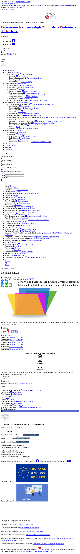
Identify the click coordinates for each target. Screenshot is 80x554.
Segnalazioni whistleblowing (31, 407)
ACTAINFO (45, 549)
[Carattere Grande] (40, 5)
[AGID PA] (48, 520)
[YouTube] (13, 44)
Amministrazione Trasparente (32, 390)
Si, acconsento (5, 376)
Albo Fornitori (17, 394)
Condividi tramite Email (66, 285)
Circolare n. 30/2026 (16, 342)
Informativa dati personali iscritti (33, 531)
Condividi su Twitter (54, 281)
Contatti (11, 400)
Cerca (3, 48)
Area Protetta (9, 9)
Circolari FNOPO (7, 279)
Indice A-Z (12, 54)
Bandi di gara (16, 392)
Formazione (15, 396)
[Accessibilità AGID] (32, 501)
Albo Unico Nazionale (25, 401)
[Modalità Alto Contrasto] (1, 170)
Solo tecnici (5, 381)
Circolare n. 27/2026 (16, 349)
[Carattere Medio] (27, 5)
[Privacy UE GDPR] (32, 481)
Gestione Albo (17, 403)
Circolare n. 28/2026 (16, 347)
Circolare (4, 330)
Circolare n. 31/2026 (16, 340)
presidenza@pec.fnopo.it (31, 435)
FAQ (8, 398)
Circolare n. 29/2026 (16, 344)
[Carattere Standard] (14, 5)
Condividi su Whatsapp (40, 285)
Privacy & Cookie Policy (26, 524)
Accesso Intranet (19, 405)
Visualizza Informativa (26, 383)
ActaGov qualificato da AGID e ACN (39, 551)
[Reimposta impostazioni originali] (1, 173)
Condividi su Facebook (30, 281)
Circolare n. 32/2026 (16, 338)
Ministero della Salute (23, 2)
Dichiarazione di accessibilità (29, 528)
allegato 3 (4, 332)
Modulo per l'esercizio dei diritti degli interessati (48, 544)
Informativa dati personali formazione (38, 535)
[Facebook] (13, 41)
